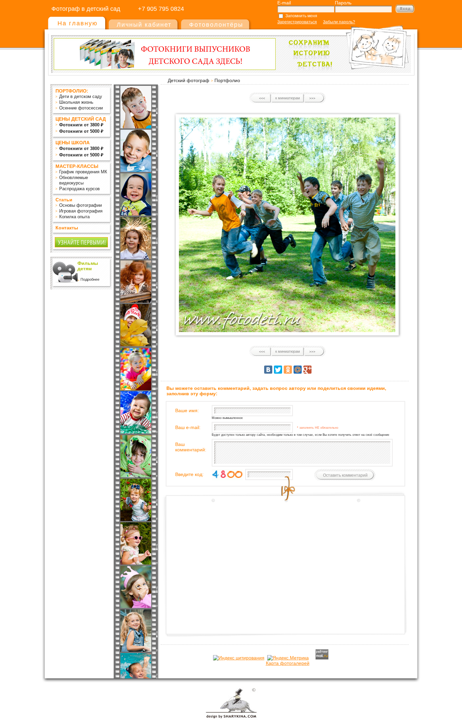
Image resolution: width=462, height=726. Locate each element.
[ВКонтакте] (268, 370)
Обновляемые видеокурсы (73, 180)
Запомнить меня (301, 16)
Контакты (66, 227)
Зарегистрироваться (297, 22)
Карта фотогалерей (287, 663)
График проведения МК (83, 171)
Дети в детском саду (80, 96)
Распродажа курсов (79, 188)
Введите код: (189, 474)
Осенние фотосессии (81, 107)
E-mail (284, 2)
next (314, 98)
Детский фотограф (188, 80)
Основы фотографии (80, 205)
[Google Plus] (307, 370)
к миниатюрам (287, 98)
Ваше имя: (187, 410)
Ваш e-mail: (188, 427)
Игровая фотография (80, 211)
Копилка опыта (74, 216)
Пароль (343, 2)
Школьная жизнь (76, 102)
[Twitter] (278, 370)
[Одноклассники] (288, 370)
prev (261, 98)
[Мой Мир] (298, 370)
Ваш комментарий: (190, 447)
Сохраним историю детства (346, 44)
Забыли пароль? (339, 22)
